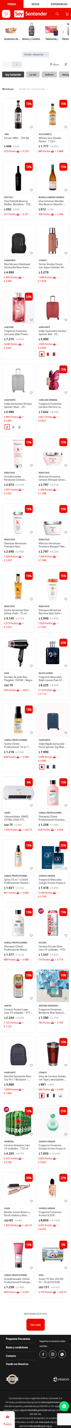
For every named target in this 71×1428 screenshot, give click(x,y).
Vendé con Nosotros (17, 1364)
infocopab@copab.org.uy (40, 1425)
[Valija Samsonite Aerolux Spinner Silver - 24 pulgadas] (13, 426)
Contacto (11, 1356)
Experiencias (59, 4)
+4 (60, 1096)
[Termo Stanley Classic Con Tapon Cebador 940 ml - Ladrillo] (53, 240)
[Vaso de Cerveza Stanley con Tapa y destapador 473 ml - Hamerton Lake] (47, 1095)
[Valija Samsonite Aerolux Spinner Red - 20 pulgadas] (53, 307)
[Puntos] (7, 1416)
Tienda (11, 4)
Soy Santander (32, 88)
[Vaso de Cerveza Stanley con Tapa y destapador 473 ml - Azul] (53, 1095)
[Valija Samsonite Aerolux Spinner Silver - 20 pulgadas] (18, 380)
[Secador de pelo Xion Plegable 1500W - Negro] (18, 653)
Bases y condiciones (17, 1347)
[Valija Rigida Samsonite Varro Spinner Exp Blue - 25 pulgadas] (47, 766)
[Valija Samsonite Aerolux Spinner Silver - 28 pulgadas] (19, 426)
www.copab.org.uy (47, 1421)
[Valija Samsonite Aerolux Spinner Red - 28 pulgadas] (53, 354)
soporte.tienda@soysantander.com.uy (37, 1410)
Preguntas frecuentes (18, 1339)
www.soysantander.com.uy (53, 1402)
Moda (35, 4)
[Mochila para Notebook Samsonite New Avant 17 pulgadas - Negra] (18, 240)
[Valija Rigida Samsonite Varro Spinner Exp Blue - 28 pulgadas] (53, 766)
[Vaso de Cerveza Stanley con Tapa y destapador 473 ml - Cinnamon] (41, 1095)
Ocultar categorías (34, 54)
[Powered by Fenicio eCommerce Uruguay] (61, 1379)
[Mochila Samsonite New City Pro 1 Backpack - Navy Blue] (18, 1052)
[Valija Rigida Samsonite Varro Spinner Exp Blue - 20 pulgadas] (53, 720)
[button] (57, 13)
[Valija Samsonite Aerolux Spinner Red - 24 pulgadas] (47, 354)
